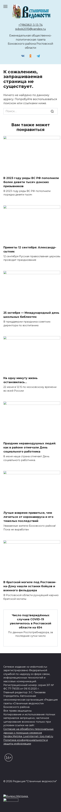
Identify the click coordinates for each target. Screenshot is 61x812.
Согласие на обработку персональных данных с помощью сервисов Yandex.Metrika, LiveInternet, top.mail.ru (28, 733)
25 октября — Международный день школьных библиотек (31, 314)
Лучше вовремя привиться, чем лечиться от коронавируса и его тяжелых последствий (28, 517)
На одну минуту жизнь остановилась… (20, 380)
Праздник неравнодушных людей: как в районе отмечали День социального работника (29, 447)
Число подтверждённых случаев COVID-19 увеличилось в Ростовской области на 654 (30, 621)
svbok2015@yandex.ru (30, 29)
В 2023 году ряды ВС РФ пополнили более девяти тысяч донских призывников (31, 182)
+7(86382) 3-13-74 (30, 24)
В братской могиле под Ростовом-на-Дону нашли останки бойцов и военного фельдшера (29, 586)
